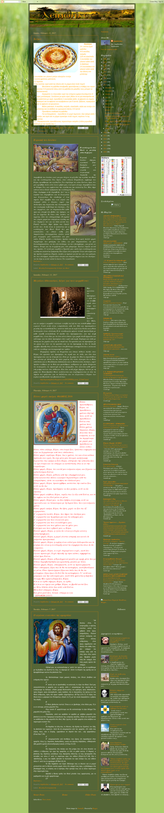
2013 (105, 142)
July (106, 97)
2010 (105, 152)
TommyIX (81, 808)
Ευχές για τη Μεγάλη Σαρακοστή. (117, 675)
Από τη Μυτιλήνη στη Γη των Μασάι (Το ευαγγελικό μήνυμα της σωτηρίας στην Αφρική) (115, 503)
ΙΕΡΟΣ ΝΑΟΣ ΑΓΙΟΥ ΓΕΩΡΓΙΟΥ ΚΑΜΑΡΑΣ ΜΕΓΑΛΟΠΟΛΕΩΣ (115, 575)
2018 (105, 82)
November (108, 91)
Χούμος (37, 38)
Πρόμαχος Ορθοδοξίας (111, 539)
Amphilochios (117, 41)
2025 (105, 62)
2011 (105, 148)
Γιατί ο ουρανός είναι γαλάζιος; (118, 725)
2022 (105, 69)
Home (65, 794)
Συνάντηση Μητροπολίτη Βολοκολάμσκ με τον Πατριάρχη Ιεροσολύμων (114, 580)
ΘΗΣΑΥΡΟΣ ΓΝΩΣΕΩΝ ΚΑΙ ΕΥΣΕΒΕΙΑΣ (113, 277)
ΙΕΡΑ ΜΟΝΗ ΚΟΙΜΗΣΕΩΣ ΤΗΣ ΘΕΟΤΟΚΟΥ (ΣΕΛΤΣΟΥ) (113, 348)
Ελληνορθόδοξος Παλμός (112, 559)
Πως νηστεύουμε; (109, 466)
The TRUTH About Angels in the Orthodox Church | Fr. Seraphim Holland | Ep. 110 (113, 337)
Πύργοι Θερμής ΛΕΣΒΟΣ (112, 443)
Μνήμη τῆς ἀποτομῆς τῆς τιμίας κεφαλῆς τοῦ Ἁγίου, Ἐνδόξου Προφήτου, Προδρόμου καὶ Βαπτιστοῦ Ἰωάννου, (113, 282)
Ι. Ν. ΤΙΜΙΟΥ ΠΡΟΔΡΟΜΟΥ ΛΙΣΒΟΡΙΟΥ (113, 373)
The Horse (106, 320)
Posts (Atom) (46, 799)
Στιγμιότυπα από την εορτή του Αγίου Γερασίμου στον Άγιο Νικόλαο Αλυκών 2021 (115, 563)
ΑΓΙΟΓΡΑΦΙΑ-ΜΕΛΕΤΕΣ (112, 345)
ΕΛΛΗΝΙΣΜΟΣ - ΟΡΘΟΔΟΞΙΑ (114, 423)
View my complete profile (109, 49)
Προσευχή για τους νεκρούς (120, 784)
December (108, 88)
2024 (105, 65)
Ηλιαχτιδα (107, 393)
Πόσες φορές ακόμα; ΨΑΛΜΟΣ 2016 (53, 396)
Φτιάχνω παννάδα (109, 406)
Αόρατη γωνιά (108, 354)
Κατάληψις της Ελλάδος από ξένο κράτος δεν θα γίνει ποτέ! (119, 658)
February (108, 107)
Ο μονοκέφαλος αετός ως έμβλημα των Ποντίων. (119, 707)
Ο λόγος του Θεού (63, 268)
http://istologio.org (40, 598)
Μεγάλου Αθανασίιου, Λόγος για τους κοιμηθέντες (61, 280)
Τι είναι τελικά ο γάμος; (111, 356)
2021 (105, 72)
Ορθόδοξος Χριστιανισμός (113, 333)
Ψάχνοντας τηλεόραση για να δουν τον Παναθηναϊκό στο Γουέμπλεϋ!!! (115, 446)
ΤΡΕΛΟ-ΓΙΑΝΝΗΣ (110, 241)
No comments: (70, 128)
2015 (105, 136)
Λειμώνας (107, 301)
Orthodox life (107, 318)
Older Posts (90, 794)
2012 (105, 145)
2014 (105, 139)
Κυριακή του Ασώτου (45, 139)
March (107, 104)
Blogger (94, 808)
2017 (105, 85)
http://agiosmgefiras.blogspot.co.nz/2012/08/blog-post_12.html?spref (64, 379)
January (108, 128)
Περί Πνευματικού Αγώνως (112, 303)
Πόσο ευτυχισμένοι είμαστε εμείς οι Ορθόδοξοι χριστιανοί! (115, 426)
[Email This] (79, 128)
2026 (105, 59)
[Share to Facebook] (85, 128)
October (108, 94)
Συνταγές (42, 131)
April (107, 101)
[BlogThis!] (81, 128)
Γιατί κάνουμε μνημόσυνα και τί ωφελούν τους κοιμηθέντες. (120, 640)
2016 (105, 132)
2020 (105, 75)
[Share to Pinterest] (87, 128)
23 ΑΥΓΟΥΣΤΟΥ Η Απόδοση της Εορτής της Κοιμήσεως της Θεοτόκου (115, 376)
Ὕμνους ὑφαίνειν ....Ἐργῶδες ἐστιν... (114, 523)
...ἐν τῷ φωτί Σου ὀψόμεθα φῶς (114, 260)
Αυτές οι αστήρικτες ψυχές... (113, 262)
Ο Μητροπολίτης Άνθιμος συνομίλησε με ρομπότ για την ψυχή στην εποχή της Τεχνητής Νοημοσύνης (115, 397)
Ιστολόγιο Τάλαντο (110, 464)
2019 (105, 78)
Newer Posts (38, 794)
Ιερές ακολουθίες (109, 482)
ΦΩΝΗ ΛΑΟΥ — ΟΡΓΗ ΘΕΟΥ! (113, 243)
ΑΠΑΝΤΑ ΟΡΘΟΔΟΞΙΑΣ (112, 216)
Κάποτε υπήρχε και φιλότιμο (117, 691)
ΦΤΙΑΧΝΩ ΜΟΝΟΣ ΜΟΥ (112, 404)
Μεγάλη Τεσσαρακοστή (47, 268)
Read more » (38, 261)
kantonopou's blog (109, 499)
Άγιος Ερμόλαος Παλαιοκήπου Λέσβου (118, 744)
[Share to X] (83, 128)
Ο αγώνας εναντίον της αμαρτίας (52, 615)
